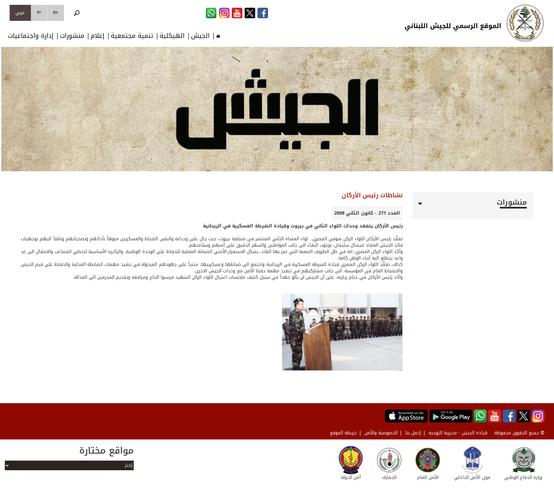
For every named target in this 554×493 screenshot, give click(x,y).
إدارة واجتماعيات (31, 35)
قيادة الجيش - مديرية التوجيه (458, 433)
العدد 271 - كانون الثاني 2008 (367, 213)
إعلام (98, 35)
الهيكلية (172, 35)
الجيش (200, 35)
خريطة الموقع (343, 433)
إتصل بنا (413, 433)
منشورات (72, 35)
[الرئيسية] (525, 23)
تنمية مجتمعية (132, 35)
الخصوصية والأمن (381, 433)
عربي (20, 12)
